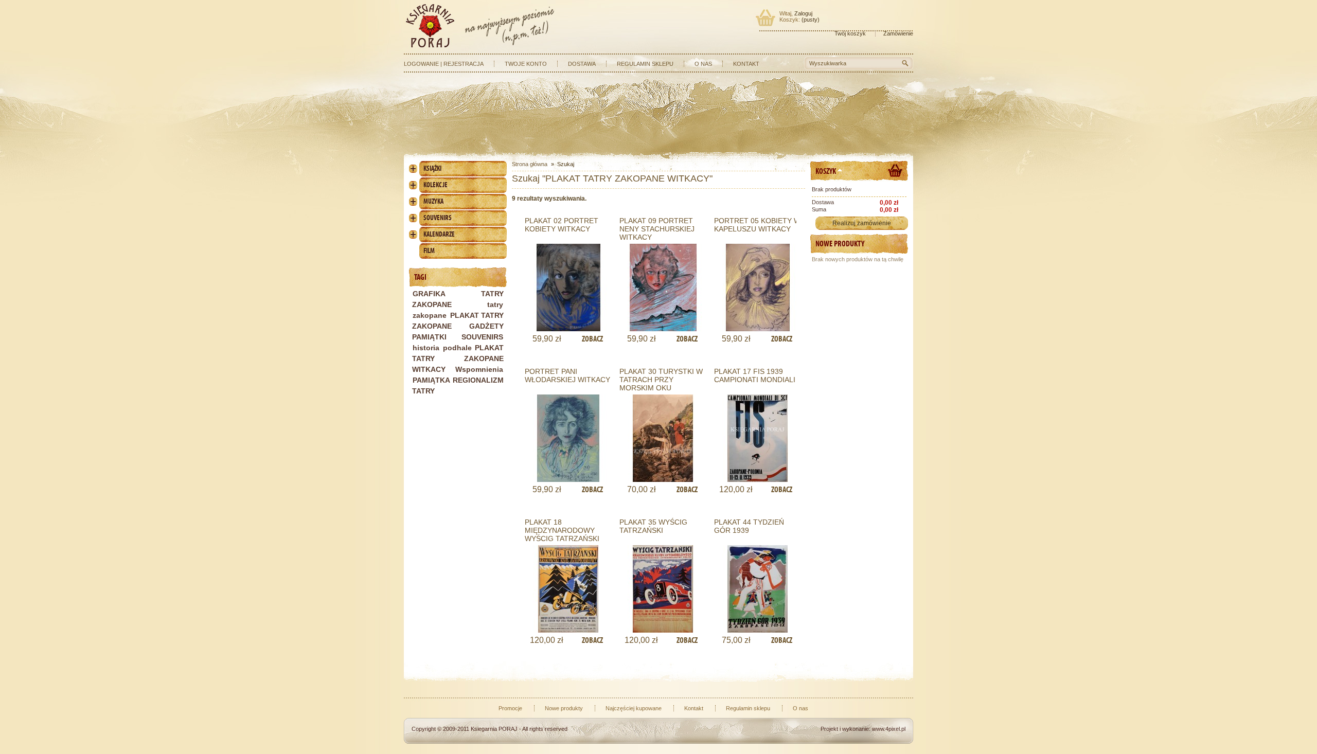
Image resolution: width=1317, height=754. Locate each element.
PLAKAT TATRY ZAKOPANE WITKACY (458, 358)
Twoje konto (526, 64)
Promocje (510, 708)
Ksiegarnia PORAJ (494, 729)
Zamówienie (898, 33)
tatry (495, 304)
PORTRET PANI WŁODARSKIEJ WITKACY (567, 375)
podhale (457, 348)
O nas (703, 64)
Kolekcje (435, 185)
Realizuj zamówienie (861, 223)
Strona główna (529, 164)
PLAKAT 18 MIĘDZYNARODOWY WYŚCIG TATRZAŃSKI (562, 530)
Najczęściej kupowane (634, 708)
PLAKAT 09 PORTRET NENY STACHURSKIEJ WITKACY (657, 229)
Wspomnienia (479, 369)
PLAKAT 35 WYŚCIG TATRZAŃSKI (653, 526)
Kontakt (746, 64)
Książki (432, 168)
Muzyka (433, 201)
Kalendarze (439, 234)
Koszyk (825, 171)
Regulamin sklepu (645, 64)
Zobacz (592, 339)
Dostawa (582, 64)
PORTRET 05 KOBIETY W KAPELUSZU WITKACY (757, 225)
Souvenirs (437, 217)
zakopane (430, 315)
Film (429, 250)
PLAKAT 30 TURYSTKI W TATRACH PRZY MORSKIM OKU (661, 379)
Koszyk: (789, 19)
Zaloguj (803, 13)
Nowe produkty (839, 243)
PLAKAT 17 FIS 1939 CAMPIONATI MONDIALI (754, 375)
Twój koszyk (850, 33)
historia (426, 348)
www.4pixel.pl (888, 729)
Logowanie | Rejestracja (444, 64)
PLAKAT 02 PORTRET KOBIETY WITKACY (561, 225)
